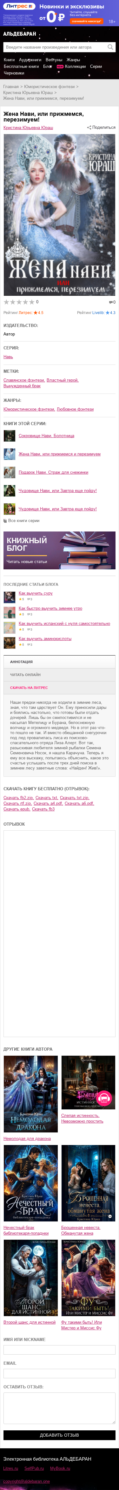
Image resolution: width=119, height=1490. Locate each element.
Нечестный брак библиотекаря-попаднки (26, 1230)
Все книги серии (23, 520)
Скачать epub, (16, 809)
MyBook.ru (60, 1468)
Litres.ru (10, 1468)
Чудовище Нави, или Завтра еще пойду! (58, 490)
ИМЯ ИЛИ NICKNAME (24, 1339)
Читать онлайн (25, 675)
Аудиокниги (30, 59)
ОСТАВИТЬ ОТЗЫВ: (23, 1387)
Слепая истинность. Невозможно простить (82, 1118)
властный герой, (63, 380)
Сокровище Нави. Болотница (46, 435)
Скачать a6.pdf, (79, 803)
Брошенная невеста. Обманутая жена (81, 1230)
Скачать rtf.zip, (17, 803)
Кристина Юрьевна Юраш (28, 92)
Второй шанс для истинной (29, 1322)
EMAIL (10, 1363)
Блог (47, 66)
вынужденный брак (22, 385)
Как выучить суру (36, 593)
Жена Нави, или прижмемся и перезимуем (60, 454)
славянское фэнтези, (24, 380)
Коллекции (75, 66)
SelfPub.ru (34, 1468)
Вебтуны (54, 59)
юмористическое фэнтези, (29, 409)
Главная (11, 86)
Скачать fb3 (43, 809)
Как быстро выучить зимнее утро (50, 608)
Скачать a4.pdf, (48, 803)
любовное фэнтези (75, 409)
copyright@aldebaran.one (26, 1481)
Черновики (14, 73)
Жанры (73, 59)
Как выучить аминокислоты (45, 638)
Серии (96, 66)
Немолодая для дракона (27, 1138)
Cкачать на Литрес (29, 688)
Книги (9, 59)
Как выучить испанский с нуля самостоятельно (64, 623)
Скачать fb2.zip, (18, 797)
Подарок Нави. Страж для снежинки (53, 472)
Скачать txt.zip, (74, 797)
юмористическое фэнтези (49, 86)
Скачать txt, (47, 797)
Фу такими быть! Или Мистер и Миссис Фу (81, 1325)
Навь (8, 356)
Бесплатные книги (21, 66)
